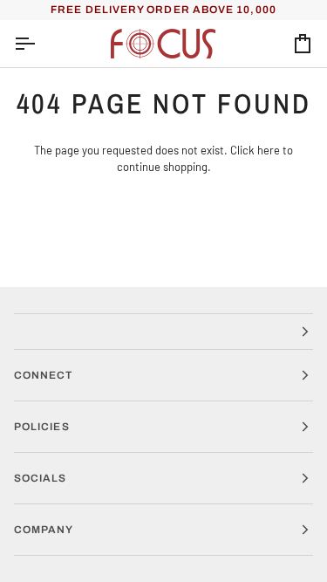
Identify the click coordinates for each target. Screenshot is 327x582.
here (268, 150)
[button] (163, 331)
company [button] (44, 530)
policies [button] (42, 427)
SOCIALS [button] (40, 478)
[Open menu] (40, 44)
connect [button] (43, 375)
